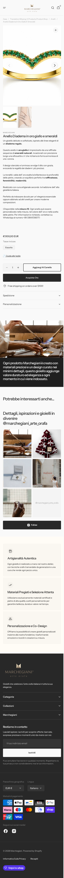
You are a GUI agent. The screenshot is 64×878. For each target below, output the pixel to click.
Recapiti (34, 855)
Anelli (53, 19)
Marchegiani (16, 848)
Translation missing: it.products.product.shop (29, 19)
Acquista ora (31, 274)
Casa (5, 19)
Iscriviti (30, 749)
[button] (4, 7)
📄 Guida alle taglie (12, 253)
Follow (33, 518)
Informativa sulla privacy (14, 855)
